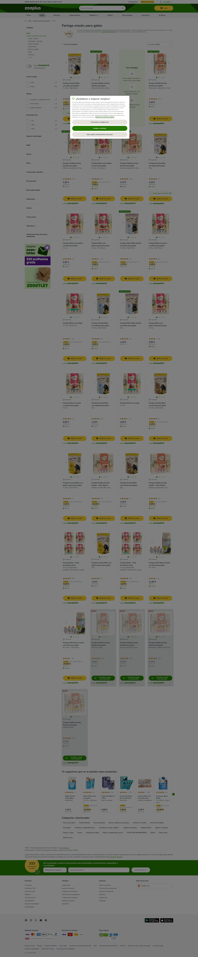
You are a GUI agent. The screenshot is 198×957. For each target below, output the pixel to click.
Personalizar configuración (100, 122)
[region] (99, 117)
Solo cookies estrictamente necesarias (100, 134)
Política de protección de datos (105, 117)
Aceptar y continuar (99, 128)
